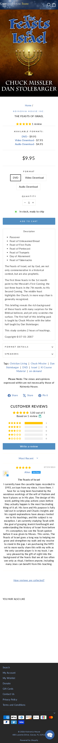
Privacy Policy (10, 699)
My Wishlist (9, 678)
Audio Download (24, 144)
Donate (6, 683)
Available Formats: (29, 131)
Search (6, 667)
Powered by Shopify (29, 740)
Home (28, 105)
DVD (24, 136)
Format (29, 171)
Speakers (12, 354)
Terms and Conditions (14, 705)
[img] (23, 467)
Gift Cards (8, 689)
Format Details (17, 347)
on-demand (35, 371)
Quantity (29, 196)
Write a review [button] (29, 446)
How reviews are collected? (29, 580)
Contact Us (9, 694)
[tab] (29, 231)
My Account (9, 673)
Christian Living (18, 363)
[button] (24, 123)
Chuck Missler (39, 363)
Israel (34, 367)
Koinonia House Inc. (29, 111)
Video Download (24, 140)
